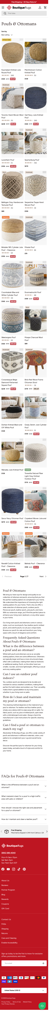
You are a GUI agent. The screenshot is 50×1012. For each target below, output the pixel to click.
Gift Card (5, 908)
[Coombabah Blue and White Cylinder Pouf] (12, 275)
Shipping (4, 929)
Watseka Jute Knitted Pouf (12, 470)
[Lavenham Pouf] (12, 143)
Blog (3, 895)
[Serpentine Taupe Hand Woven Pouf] (36, 185)
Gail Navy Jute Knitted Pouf (34, 116)
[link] (9, 576)
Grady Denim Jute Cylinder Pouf (35, 426)
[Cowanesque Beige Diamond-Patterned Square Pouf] (12, 362)
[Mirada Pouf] (36, 230)
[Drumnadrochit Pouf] (36, 275)
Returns (4, 933)
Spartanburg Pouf (32, 160)
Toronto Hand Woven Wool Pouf (12, 116)
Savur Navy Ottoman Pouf (12, 518)
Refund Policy (27, 1002)
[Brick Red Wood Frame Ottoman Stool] (36, 362)
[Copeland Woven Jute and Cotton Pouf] (36, 501)
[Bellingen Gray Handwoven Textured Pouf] (12, 185)
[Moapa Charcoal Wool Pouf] (36, 320)
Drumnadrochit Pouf (33, 292)
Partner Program (8, 890)
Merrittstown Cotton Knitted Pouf (33, 71)
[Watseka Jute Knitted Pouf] (12, 453)
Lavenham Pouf (7, 160)
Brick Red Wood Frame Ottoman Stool (34, 381)
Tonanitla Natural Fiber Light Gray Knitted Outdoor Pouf (34, 476)
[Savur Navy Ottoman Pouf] (12, 501)
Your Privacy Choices (8, 1004)
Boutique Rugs (10, 998)
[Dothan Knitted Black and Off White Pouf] (12, 407)
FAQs (3, 924)
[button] (45, 7)
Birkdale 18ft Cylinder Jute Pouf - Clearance (12, 248)
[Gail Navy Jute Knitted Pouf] (36, 98)
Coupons (5, 904)
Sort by (4, 31)
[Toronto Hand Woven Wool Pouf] (12, 98)
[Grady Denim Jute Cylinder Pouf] (36, 407)
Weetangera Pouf (8, 337)
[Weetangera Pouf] (12, 320)
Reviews (4, 885)
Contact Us (6, 919)
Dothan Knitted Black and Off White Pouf (11, 426)
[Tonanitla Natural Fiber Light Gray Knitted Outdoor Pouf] (36, 453)
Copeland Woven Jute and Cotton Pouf (35, 519)
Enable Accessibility (9, 943)
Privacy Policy (5, 1002)
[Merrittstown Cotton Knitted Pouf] (36, 52)
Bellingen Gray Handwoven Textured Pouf (12, 203)
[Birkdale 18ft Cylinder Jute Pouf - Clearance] (12, 230)
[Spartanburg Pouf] (36, 143)
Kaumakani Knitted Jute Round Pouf (11, 71)
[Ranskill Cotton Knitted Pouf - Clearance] (12, 546)
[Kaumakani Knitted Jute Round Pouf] (12, 52)
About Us (5, 880)
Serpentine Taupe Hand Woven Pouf (34, 203)
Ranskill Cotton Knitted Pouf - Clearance (10, 564)
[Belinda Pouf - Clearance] (36, 546)
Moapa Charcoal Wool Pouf (34, 338)
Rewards (4, 899)
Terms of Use (17, 1002)
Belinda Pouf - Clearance (35, 563)
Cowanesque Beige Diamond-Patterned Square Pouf (9, 382)
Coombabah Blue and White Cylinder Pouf (10, 293)
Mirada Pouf (30, 247)
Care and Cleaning (8, 938)
